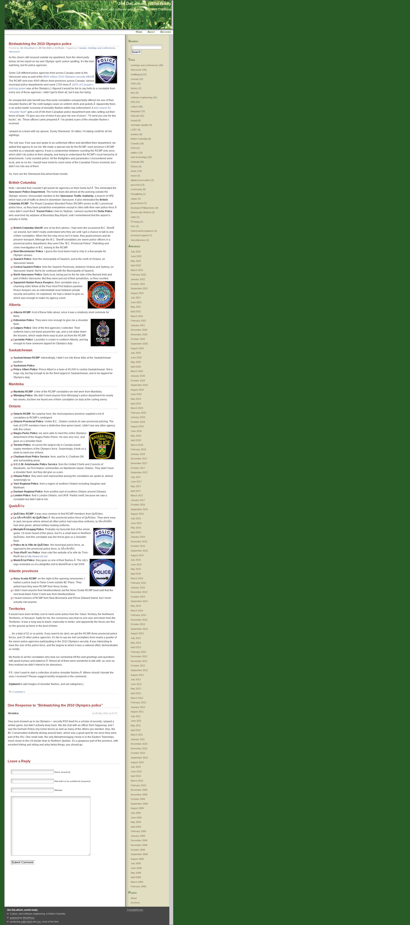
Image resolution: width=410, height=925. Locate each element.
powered (14, 917)
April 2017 (136, 491)
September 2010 (139, 757)
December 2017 (139, 458)
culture (134, 106)
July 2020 (136, 353)
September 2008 (139, 854)
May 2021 (136, 306)
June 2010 (136, 771)
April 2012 (136, 693)
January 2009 (138, 836)
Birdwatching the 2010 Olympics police (40, 44)
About (151, 31)
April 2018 (136, 440)
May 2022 (136, 261)
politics (134, 152)
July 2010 (136, 767)
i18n (133, 102)
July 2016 (136, 518)
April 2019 (136, 403)
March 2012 (137, 698)
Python (134, 166)
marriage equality (139, 125)
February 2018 (138, 449)
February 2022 (138, 274)
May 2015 (136, 569)
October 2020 (138, 339)
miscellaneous (138, 240)
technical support (139, 235)
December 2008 (139, 840)
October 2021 (138, 284)
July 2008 (136, 863)
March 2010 (137, 780)
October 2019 (138, 380)
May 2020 (136, 362)
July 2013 (136, 638)
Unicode (135, 115)
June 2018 (136, 431)
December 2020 (139, 330)
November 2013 (139, 619)
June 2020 (136, 357)
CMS (133, 83)
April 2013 (136, 647)
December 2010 (139, 744)
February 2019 (138, 412)
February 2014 (138, 615)
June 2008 (136, 868)
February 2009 (138, 831)
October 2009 (138, 799)
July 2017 (136, 477)
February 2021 (138, 320)
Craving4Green (135, 910)
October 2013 (138, 624)
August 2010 (137, 762)
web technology (139, 157)
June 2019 (136, 394)
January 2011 (138, 739)
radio (133, 217)
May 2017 (136, 486)
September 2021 (139, 288)
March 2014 (137, 610)
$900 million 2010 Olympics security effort (67, 76)
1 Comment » (18, 691)
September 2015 (139, 550)
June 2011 (136, 720)
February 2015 (138, 583)
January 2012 (138, 707)
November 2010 (139, 748)
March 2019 (137, 408)
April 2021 (136, 311)
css (39, 921)
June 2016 (136, 523)
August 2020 (137, 348)
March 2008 (137, 882)
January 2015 (138, 587)
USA (133, 148)
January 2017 (138, 500)
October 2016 (138, 504)
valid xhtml (26, 921)
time (133, 92)
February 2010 (138, 785)
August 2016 (137, 513)
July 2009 (136, 813)
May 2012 (136, 688)
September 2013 (139, 629)
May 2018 (136, 435)
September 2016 (139, 509)
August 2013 (137, 633)
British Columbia (139, 139)
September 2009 (139, 803)
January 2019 (138, 417)
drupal (134, 120)
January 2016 (138, 537)
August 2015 (137, 555)
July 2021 (136, 297)
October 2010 (138, 753)
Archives (165, 31)
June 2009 (136, 817)
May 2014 (136, 606)
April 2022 (136, 265)
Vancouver (14, 51)
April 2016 (136, 532)
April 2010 (136, 776)
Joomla (134, 79)
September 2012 (139, 670)
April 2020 (136, 366)
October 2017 (138, 468)
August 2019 (137, 389)
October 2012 (138, 665)
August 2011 (137, 711)
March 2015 (137, 578)
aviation (135, 134)
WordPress (29, 917)
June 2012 (136, 684)
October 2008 (138, 849)
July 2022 (136, 251)
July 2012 (136, 679)
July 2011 (136, 716)
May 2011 (136, 725)
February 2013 (138, 652)
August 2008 (137, 859)
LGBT (134, 129)
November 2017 (139, 463)
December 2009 (139, 790)
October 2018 (138, 422)
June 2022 (136, 256)
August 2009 (137, 808)
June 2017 (136, 481)
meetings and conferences (101, 48)
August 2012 (137, 675)
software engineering (141, 97)
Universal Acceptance (142, 231)
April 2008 (136, 877)
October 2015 (138, 546)
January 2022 (138, 279)
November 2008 (139, 845)
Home (139, 31)
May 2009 (136, 822)
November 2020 (139, 334)
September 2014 (139, 601)
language (135, 111)
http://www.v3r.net (37, 556)
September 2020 (139, 343)
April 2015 (136, 573)
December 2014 (139, 592)
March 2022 (137, 270)
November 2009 (139, 794)
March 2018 (137, 445)
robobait (135, 162)
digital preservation (140, 180)
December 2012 (139, 656)
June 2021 (136, 302)
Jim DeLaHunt (27, 48)
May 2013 (136, 642)
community (136, 189)
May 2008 (136, 872)
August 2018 (137, 426)
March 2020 (137, 371)
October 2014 (138, 596)
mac (133, 226)
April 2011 (136, 730)
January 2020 (138, 376)
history (134, 88)
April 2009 (136, 826)
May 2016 (136, 527)
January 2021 (138, 325)
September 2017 (139, 472)
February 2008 (138, 886)
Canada (82, 48)
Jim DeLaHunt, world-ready (144, 3)
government (137, 203)
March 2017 (137, 495)
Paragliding (136, 194)
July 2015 (136, 560)
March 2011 (137, 734)
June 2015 (136, 564)
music (134, 171)
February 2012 (138, 702)
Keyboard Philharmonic (143, 208)
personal (135, 185)
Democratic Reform (141, 212)
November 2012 (139, 661)
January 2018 (138, 454)
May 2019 (136, 399)
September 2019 (139, 385)
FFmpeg (135, 221)
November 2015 (139, 541)
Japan (134, 198)
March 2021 (137, 316)
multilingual (136, 74)
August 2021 (137, 293)
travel (133, 175)
